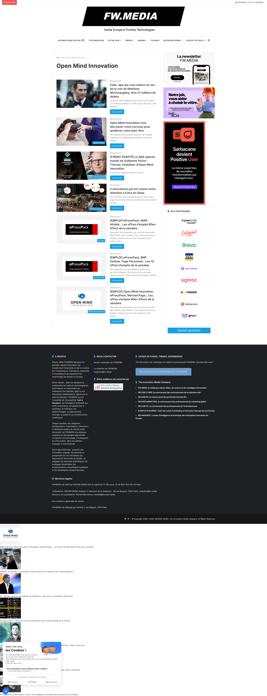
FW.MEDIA (68, 362)
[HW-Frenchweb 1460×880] (189, 118)
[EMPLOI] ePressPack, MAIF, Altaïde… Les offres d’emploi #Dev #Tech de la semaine (133, 224)
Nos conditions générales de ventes (68, 501)
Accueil (61, 57)
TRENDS (128, 40)
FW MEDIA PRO (97, 40)
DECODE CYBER (145, 392)
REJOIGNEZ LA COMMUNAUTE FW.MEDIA (163, 371)
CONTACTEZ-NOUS (194, 40)
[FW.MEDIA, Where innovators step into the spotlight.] (133, 20)
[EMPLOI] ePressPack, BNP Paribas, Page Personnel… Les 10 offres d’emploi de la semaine (132, 261)
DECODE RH (143, 397)
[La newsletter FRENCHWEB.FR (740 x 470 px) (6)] (189, 84)
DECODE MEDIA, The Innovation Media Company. (176, 519)
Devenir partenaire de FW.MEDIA (108, 362)
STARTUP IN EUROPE (147, 411)
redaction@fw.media (103, 372)
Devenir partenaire (189, 330)
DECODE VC (143, 406)
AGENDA (141, 40)
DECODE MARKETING (147, 401)
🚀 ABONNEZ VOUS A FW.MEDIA (249, 2)
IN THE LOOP (113, 40)
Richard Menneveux (84, 494)
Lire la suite (117, 112)
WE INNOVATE (144, 415)
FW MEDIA (142, 388)
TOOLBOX (154, 40)
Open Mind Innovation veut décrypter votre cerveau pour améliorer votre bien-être (130, 126)
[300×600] (184, 204)
